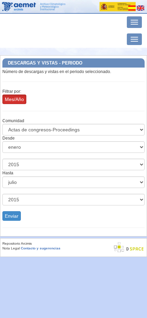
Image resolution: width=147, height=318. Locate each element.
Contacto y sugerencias (41, 248)
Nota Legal (11, 248)
